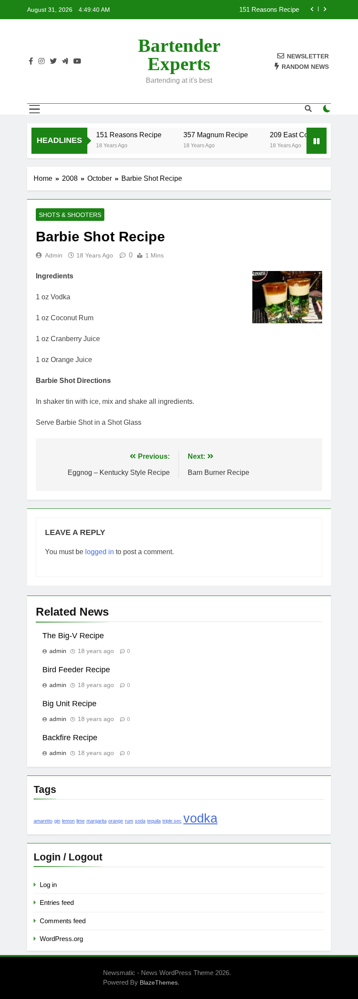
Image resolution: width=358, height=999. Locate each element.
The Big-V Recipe (73, 635)
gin (57, 820)
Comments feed (63, 920)
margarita (96, 820)
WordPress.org (61, 938)
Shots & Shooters (70, 214)
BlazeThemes (159, 982)
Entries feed (57, 902)
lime (80, 820)
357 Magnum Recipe (211, 135)
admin (53, 255)
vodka (200, 818)
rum (129, 820)
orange (115, 820)
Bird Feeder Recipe (76, 669)
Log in (48, 884)
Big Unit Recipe (69, 703)
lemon (68, 820)
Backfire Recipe (69, 737)
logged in (99, 551)
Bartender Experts (179, 54)
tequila (154, 820)
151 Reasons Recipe (269, 9)
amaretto (43, 820)
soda (140, 820)
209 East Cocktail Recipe (304, 135)
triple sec (172, 820)
